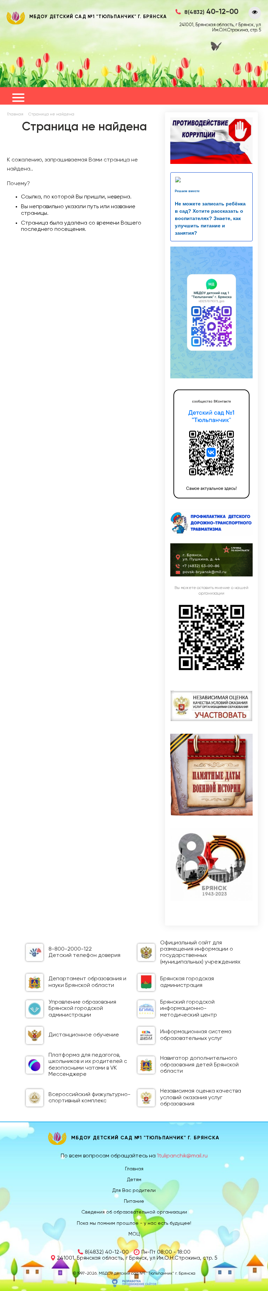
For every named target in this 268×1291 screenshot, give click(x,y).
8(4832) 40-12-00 (107, 1252)
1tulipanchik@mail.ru (182, 1156)
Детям (134, 1179)
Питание (134, 1201)
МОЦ (134, 1234)
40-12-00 (211, 12)
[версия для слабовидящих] (254, 13)
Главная (15, 114)
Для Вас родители (134, 1190)
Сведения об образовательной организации (134, 1212)
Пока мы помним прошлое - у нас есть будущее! (134, 1223)
